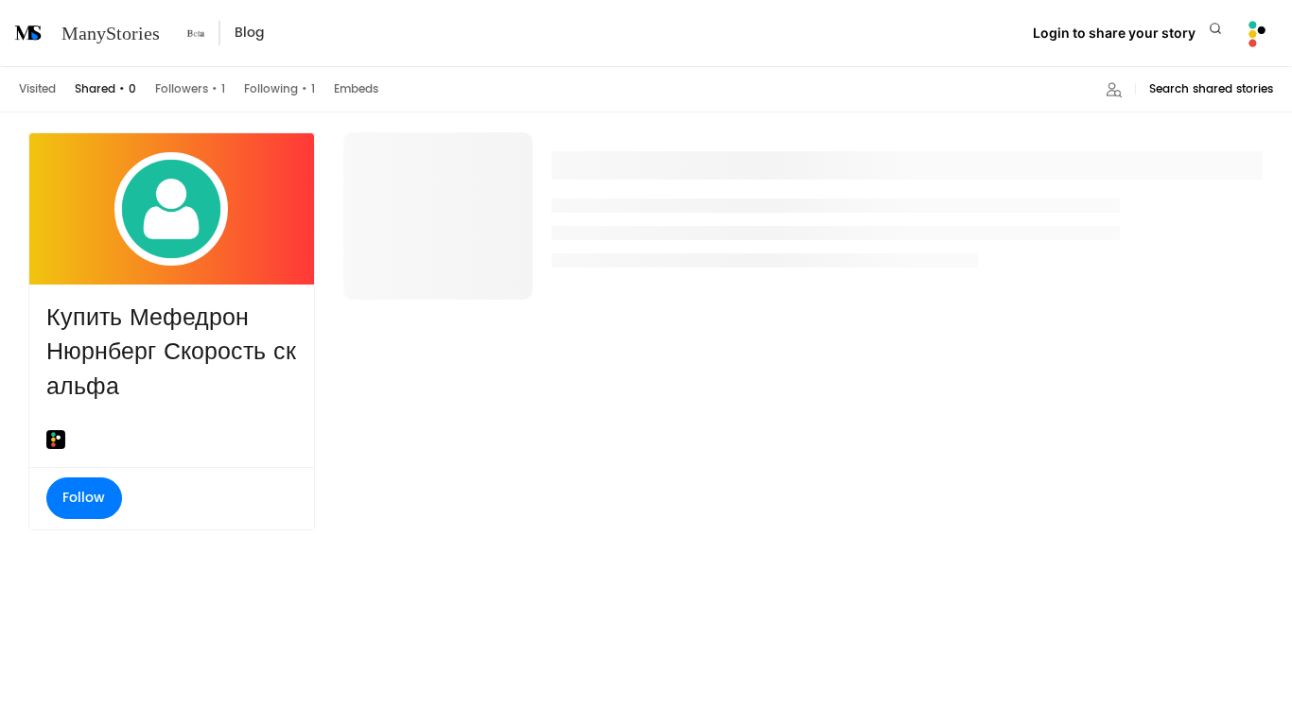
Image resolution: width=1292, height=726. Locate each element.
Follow (83, 498)
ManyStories (110, 33)
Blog (249, 32)
